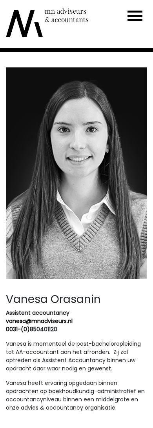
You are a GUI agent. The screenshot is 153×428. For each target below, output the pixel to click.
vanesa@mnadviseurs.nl (39, 321)
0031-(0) (18, 329)
